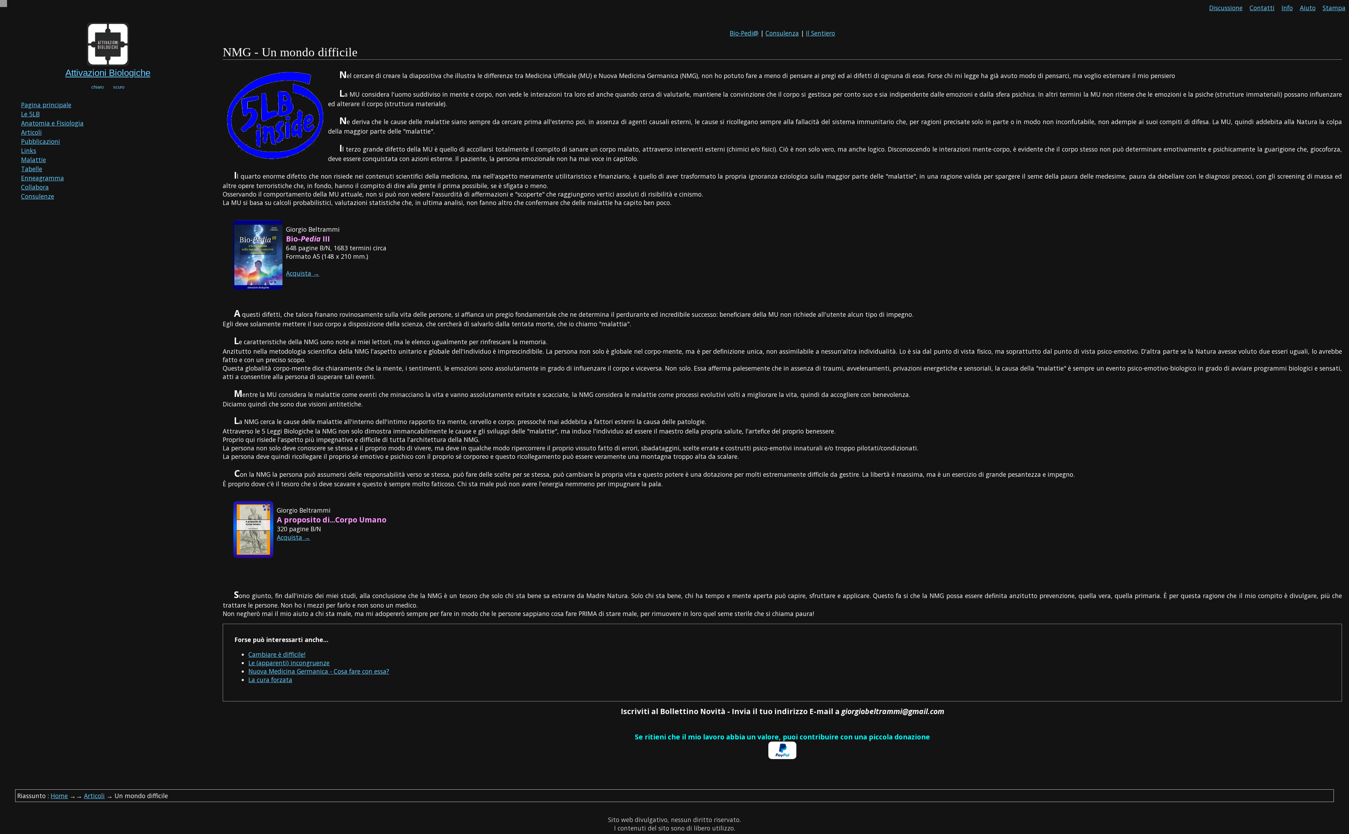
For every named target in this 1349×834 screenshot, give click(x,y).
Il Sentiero (820, 33)
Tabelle (31, 169)
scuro (118, 87)
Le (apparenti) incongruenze (289, 663)
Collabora (35, 187)
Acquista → (302, 273)
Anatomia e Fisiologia (52, 123)
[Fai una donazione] (782, 756)
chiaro (97, 87)
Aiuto (1308, 8)
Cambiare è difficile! (276, 654)
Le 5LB (30, 114)
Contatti (1262, 8)
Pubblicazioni (40, 141)
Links (28, 150)
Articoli (31, 132)
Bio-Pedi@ (744, 33)
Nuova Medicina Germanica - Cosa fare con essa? (318, 671)
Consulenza (782, 33)
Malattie (33, 159)
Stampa (1334, 8)
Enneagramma (42, 178)
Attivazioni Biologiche (107, 73)
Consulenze (37, 196)
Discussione (1226, 8)
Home (59, 795)
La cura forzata (270, 679)
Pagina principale (46, 105)
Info (1287, 8)
